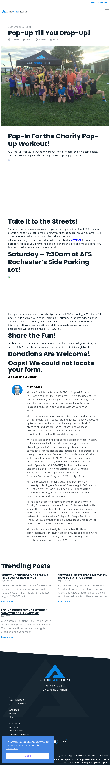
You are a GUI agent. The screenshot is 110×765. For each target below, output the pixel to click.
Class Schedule (16, 699)
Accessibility (15, 727)
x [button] (51, 738)
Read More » (7, 601)
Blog (11, 717)
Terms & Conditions (19, 734)
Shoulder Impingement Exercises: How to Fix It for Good (82, 576)
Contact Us (14, 723)
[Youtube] (64, 741)
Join (11, 696)
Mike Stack (34, 387)
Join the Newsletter (19, 703)
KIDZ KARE (76, 240)
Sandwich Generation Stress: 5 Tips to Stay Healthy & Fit (24, 576)
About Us (14, 709)
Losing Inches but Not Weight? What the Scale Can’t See (24, 611)
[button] (14, 39)
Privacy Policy (16, 730)
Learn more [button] (12, 748)
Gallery (12, 713)
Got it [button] (28, 755)
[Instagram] (55, 741)
